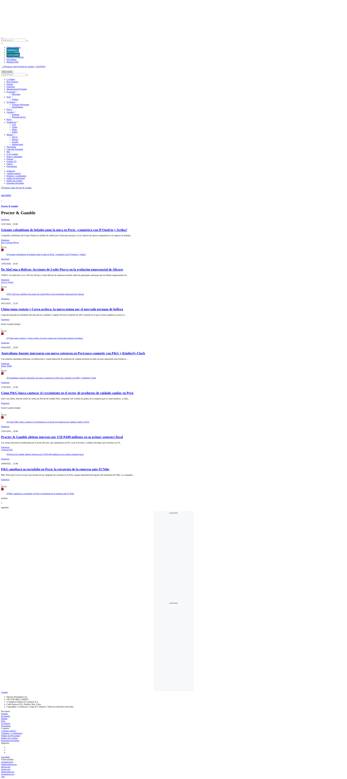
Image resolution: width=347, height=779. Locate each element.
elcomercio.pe (7, 762)
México (15, 139)
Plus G (9, 109)
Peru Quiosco (12, 82)
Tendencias (11, 122)
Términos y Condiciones (11, 733)
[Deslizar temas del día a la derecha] (2, 67)
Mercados (16, 94)
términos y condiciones (16, 176)
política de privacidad (16, 178)
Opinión (10, 112)
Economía (11, 92)
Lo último (11, 79)
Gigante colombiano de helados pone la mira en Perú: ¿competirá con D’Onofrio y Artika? (64, 230)
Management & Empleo (17, 89)
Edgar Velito (6, 366)
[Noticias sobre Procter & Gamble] (16, 188)
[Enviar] (27, 40)
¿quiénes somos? (14, 173)
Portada (10, 84)
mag (3, 776)
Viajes (14, 127)
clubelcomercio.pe (9, 764)
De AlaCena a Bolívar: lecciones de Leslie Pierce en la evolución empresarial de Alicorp (62, 269)
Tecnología (11, 147)
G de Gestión (13, 55)
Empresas (11, 52)
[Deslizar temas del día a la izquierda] (2, 43)
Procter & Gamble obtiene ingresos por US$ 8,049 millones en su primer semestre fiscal (62, 437)
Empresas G (12, 50)
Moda (14, 129)
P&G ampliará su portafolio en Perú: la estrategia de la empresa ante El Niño (55, 469)
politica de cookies (14, 181)
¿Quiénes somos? (8, 731)
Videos (9, 164)
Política (15, 99)
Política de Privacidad (10, 736)
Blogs (9, 119)
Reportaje (5, 259)
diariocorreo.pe (7, 772)
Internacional (17, 144)
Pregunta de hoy (19, 117)
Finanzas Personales (15, 57)
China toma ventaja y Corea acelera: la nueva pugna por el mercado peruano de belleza (62, 309)
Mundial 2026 (13, 62)
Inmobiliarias (17, 107)
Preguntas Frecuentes (10, 740)
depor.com (5, 767)
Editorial (15, 114)
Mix (8, 152)
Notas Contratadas (14, 156)
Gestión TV (12, 161)
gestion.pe (11, 171)
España (15, 142)
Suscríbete (5, 757)
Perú (8, 97)
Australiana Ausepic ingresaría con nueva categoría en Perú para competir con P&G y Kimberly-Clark (73, 353)
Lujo (14, 124)
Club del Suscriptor (15, 149)
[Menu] (2, 38)
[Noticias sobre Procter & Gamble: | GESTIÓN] (24, 66)
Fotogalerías (12, 166)
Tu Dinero (11, 102)
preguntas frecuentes (15, 183)
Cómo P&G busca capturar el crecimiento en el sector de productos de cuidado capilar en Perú (67, 393)
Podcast (10, 159)
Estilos (15, 132)
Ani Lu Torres (7, 282)
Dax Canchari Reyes (10, 242)
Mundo (10, 134)
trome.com (5, 769)
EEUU (15, 137)
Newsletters (12, 59)
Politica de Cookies (9, 738)
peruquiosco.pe (7, 774)
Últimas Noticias (14, 47)
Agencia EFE (7, 450)
